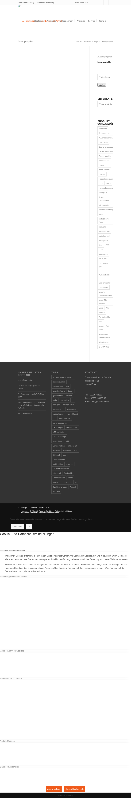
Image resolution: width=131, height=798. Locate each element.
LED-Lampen (58, 427)
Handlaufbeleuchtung (106, 188)
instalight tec (103, 240)
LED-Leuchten (71, 427)
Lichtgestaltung (59, 445)
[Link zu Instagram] (96, 2)
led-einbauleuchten (60, 422)
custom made (58, 386)
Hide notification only (75, 789)
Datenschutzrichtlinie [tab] (9, 766)
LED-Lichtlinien (58, 432)
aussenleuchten (59, 381)
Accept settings (53, 789)
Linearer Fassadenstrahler (106, 293)
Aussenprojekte (104, 56)
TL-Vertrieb (67, 482)
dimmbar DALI (104, 160)
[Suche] (110, 21)
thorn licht (56, 482)
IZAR (101, 249)
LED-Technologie (59, 436)
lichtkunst (56, 450)
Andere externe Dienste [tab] (11, 678)
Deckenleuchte (105, 156)
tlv (76, 482)
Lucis (101, 307)
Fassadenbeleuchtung (106, 178)
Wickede (56, 491)
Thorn (70, 477)
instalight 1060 (68, 404)
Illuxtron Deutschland (104, 199)
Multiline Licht (58, 464)
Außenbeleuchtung (45, 2)
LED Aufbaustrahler (104, 273)
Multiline (102, 312)
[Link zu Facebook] (91, 2)
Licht (67, 441)
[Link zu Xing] (106, 2)
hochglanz (103, 192)
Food (101, 183)
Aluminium (103, 128)
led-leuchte (103, 258)
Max (107, 307)
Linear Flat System (103, 302)
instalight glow (104, 231)
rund (100, 321)
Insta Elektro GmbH (104, 220)
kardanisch (103, 254)
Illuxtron (69, 395)
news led (69, 464)
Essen (70, 391)
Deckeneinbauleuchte (106, 151)
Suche (102, 85)
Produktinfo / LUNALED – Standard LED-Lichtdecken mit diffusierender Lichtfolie (31, 405)
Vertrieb (73, 486)
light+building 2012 (70, 450)
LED (54, 418)
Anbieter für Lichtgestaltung (63, 377)
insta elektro (64, 400)
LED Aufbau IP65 (103, 265)
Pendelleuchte (104, 317)
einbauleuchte (104, 169)
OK (29, 526)
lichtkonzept (72, 445)
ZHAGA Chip (104, 346)
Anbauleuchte (104, 133)
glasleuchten (58, 395)
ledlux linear (57, 441)
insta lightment (104, 236)
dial (67, 386)
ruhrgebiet (57, 473)
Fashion (102, 174)
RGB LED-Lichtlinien (61, 468)
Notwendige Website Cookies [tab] (13, 576)
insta (101, 214)
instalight (102, 226)
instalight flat (72, 409)
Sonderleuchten (59, 477)
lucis (64, 455)
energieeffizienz (59, 391)
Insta (55, 400)
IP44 (100, 245)
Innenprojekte (25, 41)
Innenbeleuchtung (26, 2)
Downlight (102, 165)
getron (108, 183)
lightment (56, 455)
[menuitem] (27, 2)
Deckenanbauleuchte (106, 147)
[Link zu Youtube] (110, 2)
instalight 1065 (58, 409)
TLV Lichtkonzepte (60, 486)
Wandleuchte (104, 342)
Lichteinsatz (103, 287)
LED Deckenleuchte (105, 281)
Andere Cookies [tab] (7, 740)
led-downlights (64, 418)
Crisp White (103, 142)
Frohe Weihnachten (25, 413)
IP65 (107, 245)
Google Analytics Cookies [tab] (12, 650)
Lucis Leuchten (59, 459)
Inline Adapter (104, 205)
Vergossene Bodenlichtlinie (104, 336)
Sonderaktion (69, 473)
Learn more (17, 526)
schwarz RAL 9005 (104, 328)
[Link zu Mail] (101, 2)
